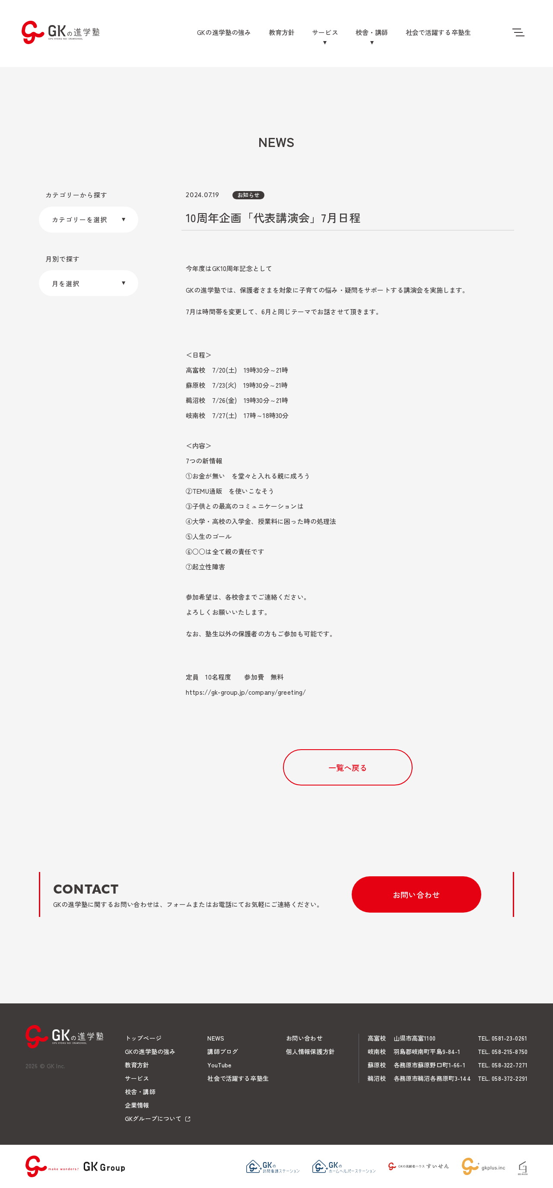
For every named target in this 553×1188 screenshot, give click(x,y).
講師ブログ (222, 1051)
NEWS (215, 1038)
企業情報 (137, 1105)
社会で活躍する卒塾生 (438, 32)
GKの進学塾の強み (224, 32)
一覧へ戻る (348, 767)
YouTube (219, 1064)
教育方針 (282, 32)
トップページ (143, 1038)
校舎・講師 (372, 32)
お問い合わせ (416, 894)
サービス (325, 32)
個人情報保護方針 (310, 1051)
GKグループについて (153, 1118)
